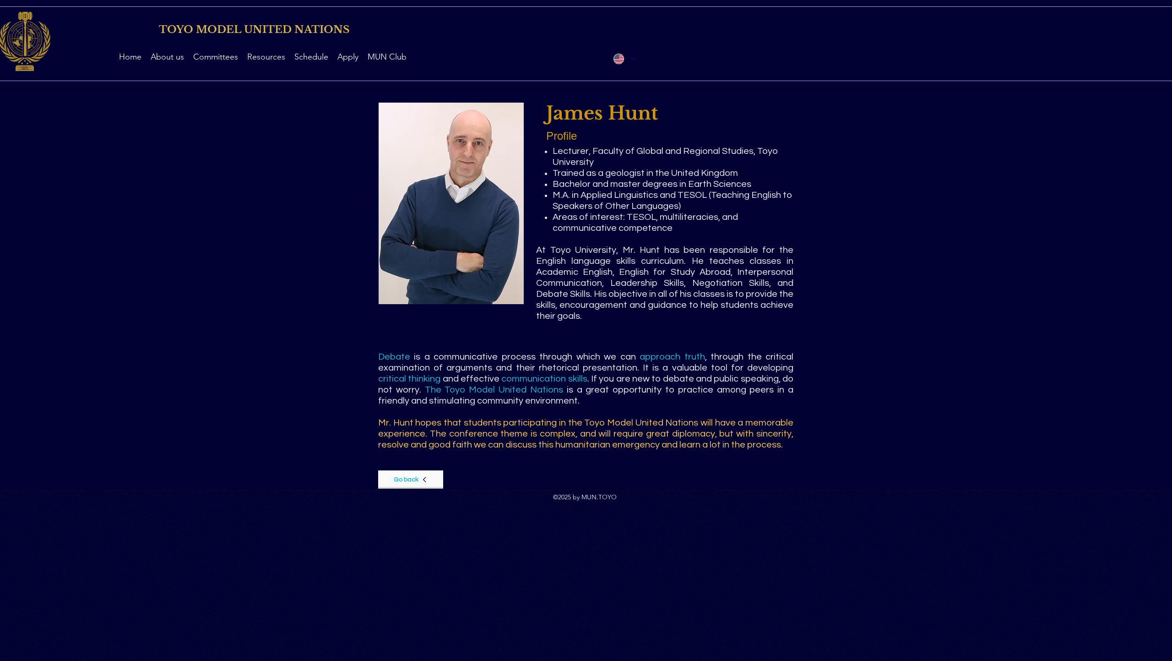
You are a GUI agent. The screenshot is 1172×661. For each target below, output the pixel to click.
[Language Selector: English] (624, 59)
